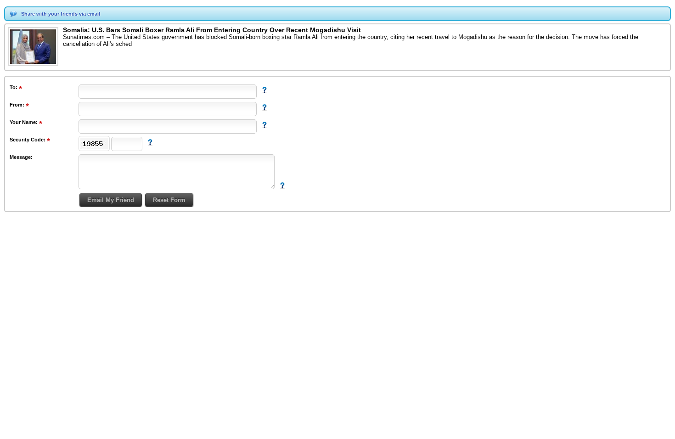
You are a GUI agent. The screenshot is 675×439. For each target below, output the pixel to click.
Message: (21, 157)
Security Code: (28, 139)
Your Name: (24, 122)
